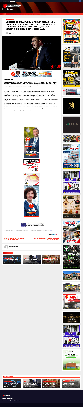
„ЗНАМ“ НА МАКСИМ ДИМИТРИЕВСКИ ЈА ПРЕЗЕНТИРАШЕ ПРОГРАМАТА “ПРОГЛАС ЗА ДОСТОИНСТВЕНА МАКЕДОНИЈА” (14, 238)
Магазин (13, 14)
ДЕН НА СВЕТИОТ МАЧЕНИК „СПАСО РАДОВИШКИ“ (50, 260)
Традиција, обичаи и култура (51, 258)
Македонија (9, 258)
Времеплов (68, 380)
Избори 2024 (11, 19)
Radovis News (7, 9)
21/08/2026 (46, 386)
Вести (8, 14)
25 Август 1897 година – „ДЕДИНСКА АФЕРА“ (69, 384)
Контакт (39, 14)
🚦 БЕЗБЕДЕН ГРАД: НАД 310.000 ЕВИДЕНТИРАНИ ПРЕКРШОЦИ (30, 261)
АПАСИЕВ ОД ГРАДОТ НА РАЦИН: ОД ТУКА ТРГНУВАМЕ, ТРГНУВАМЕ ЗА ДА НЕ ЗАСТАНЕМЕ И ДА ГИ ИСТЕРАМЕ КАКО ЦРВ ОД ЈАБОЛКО (46, 238)
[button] (79, 14)
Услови (51, 230)
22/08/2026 (7, 386)
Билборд (20, 14)
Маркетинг (26, 14)
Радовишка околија (66, 381)
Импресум (33, 14)
